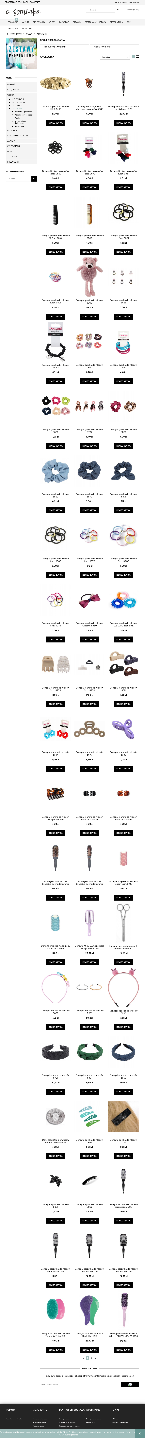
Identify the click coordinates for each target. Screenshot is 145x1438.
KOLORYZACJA (18, 102)
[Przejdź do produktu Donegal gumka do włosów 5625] (123, 277)
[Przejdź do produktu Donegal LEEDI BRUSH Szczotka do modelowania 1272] (89, 858)
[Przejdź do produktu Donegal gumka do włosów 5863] (123, 406)
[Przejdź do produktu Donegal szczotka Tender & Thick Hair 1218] (89, 1310)
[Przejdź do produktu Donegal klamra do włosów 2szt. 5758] (55, 664)
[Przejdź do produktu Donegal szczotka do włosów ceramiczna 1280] (123, 1181)
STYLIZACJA (17, 105)
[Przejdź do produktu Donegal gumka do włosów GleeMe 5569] (89, 600)
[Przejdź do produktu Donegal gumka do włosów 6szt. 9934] (55, 600)
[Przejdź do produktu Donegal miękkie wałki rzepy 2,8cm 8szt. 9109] (55, 922)
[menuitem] (13, 22)
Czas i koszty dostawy (67, 1422)
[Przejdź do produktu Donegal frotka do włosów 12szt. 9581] (123, 148)
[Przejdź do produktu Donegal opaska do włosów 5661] (89, 987)
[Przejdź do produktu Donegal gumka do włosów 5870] (89, 471)
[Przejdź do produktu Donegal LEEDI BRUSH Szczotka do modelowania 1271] (55, 858)
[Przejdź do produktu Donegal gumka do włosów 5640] (55, 342)
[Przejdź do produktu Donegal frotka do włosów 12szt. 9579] (89, 148)
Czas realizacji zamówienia (69, 1426)
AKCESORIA (17, 108)
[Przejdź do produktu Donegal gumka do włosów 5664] (123, 341)
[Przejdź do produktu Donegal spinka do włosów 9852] (89, 1181)
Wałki (17, 118)
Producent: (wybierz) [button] (55, 46)
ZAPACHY (11, 141)
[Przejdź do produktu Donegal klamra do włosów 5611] (123, 664)
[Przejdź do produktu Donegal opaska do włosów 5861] (89, 1052)
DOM (9, 151)
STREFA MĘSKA (13, 146)
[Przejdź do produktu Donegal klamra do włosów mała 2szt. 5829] (89, 793)
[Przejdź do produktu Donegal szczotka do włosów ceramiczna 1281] (55, 1245)
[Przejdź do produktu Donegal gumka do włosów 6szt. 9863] (55, 535)
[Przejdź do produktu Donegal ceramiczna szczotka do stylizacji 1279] (123, 83)
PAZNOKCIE (12, 130)
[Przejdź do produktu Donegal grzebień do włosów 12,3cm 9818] (55, 212)
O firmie (115, 1419)
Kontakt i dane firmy (120, 1422)
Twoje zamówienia (40, 1419)
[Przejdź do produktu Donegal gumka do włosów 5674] (55, 406)
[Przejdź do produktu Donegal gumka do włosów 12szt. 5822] (123, 212)
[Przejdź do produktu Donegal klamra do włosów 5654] (55, 729)
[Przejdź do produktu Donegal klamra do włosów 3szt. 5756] (89, 664)
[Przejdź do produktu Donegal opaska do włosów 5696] (123, 987)
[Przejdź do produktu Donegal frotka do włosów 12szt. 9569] (55, 148)
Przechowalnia (38, 1426)
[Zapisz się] (130, 1384)
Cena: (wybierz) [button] (102, 46)
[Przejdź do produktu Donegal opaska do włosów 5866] (123, 1052)
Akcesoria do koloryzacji (20, 122)
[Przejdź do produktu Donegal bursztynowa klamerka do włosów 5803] (89, 83)
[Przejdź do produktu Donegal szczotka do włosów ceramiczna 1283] (123, 1245)
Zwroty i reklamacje (93, 1419)
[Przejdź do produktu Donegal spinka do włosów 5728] (123, 1116)
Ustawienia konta (39, 1422)
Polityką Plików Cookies (66, 1432)
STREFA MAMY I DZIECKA (17, 136)
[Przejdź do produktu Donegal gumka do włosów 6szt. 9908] (123, 535)
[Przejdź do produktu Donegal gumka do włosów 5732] (89, 406)
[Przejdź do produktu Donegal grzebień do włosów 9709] (89, 212)
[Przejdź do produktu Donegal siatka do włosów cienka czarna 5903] (55, 1116)
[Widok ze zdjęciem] (133, 57)
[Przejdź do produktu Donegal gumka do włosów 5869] (55, 471)
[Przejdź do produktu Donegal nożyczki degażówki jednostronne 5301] (123, 923)
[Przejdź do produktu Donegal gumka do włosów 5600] (89, 277)
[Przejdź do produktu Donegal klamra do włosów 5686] (123, 729)
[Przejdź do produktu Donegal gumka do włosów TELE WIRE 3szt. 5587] (123, 600)
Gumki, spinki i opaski (24, 115)
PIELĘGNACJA (13, 90)
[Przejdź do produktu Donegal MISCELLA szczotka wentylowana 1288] (89, 922)
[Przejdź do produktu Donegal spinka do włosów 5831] (55, 1181)
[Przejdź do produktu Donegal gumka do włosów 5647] (89, 341)
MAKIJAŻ (11, 84)
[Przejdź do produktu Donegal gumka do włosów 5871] (123, 471)
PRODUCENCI (13, 162)
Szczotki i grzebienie (23, 112)
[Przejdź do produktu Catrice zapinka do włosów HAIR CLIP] (55, 83)
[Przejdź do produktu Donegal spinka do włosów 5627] (89, 1116)
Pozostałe (19, 126)
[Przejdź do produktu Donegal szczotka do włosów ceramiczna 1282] (89, 1245)
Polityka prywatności (14, 1419)
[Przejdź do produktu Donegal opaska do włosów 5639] (55, 987)
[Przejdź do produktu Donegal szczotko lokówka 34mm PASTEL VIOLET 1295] (123, 1310)
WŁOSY (10, 95)
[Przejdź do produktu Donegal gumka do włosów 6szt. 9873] (89, 535)
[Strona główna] (23, 11)
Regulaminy (90, 1422)
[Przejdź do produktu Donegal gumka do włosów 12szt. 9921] (55, 277)
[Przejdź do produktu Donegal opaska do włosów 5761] (55, 1052)
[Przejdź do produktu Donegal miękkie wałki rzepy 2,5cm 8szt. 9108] (123, 858)
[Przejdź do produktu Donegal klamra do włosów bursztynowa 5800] (55, 793)
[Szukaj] (118, 10)
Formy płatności (65, 1419)
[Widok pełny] (137, 57)
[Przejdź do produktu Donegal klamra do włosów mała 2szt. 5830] (123, 793)
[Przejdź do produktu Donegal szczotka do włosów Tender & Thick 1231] (55, 1310)
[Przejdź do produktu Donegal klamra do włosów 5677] (89, 729)
